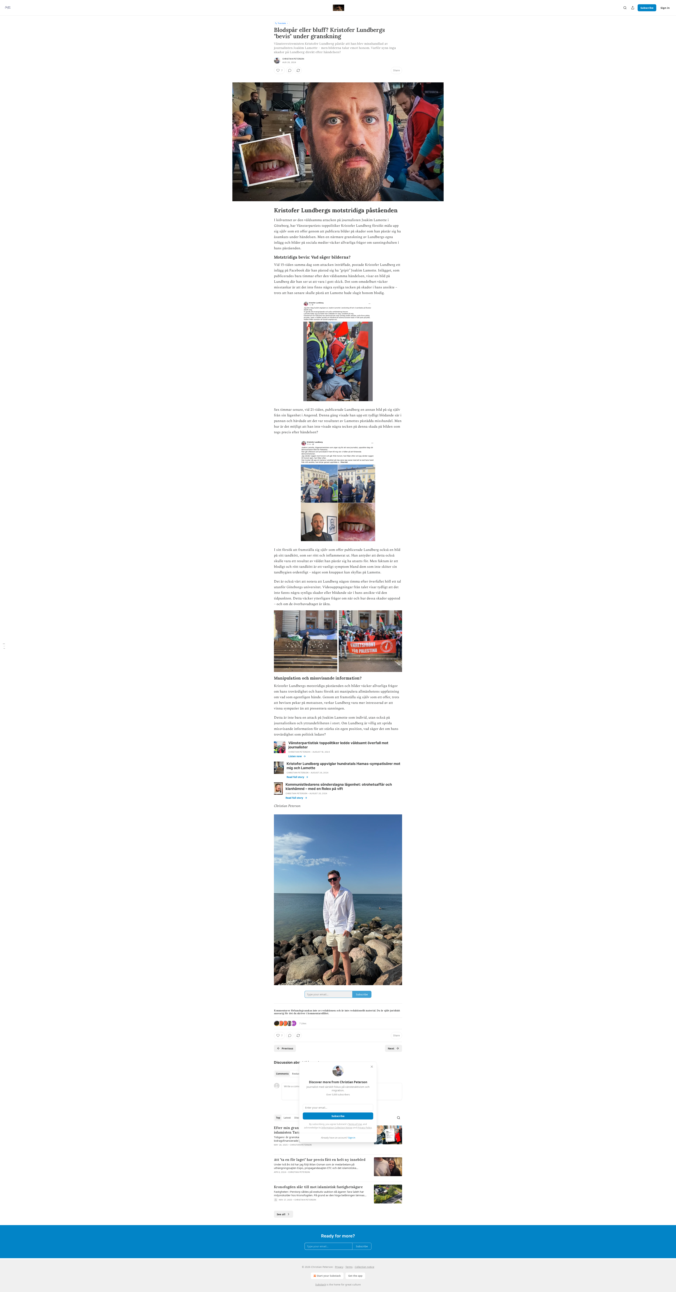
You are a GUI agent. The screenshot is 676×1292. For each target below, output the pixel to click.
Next (391, 1048)
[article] (338, 1168)
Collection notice (364, 1267)
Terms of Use (355, 1124)
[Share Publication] (632, 7)
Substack (320, 1284)
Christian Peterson (293, 59)
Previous (287, 1048)
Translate (282, 23)
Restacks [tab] (297, 1073)
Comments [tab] (282, 1073)
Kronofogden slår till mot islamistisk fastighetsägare (318, 1187)
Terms (349, 1267)
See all (281, 1214)
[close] (372, 1066)
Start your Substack (329, 1275)
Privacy (339, 1267)
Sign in (665, 8)
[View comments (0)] (289, 70)
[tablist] (289, 1073)
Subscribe (646, 8)
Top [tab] (278, 1117)
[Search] (624, 7)
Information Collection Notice (336, 1127)
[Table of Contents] (3, 646)
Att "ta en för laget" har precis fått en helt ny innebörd (319, 1160)
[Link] (269, 210)
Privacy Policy (365, 1127)
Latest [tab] (287, 1117)
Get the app (355, 1275)
